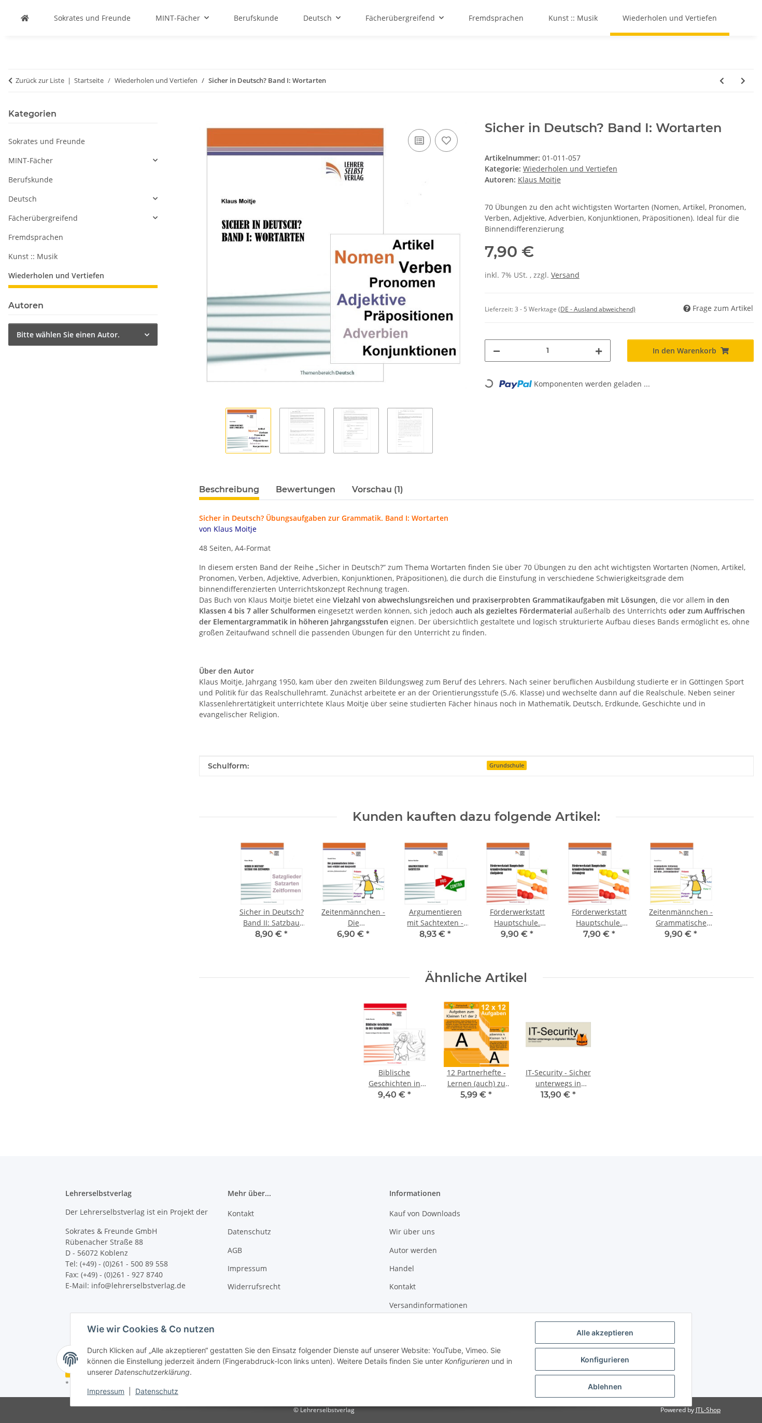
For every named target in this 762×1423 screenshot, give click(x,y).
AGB (235, 1250)
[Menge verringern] (496, 350)
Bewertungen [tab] (305, 489)
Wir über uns (412, 1231)
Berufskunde (30, 179)
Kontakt (241, 1213)
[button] (83, 160)
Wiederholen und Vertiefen (570, 169)
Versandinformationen (428, 1305)
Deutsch (22, 199)
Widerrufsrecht (254, 1286)
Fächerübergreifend (43, 218)
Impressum (105, 1391)
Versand (565, 275)
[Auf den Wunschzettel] (446, 140)
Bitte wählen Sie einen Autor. (68, 334)
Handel (401, 1268)
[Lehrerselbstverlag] (24, 18)
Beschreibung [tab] (229, 489)
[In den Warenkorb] (207, 115)
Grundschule (506, 765)
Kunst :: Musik (33, 256)
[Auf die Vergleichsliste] (419, 140)
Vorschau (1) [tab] (377, 489)
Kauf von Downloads (424, 1213)
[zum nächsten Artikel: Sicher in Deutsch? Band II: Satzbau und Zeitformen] (743, 80)
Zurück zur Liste (40, 80)
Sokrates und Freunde (46, 141)
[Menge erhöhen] (598, 350)
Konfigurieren (605, 1359)
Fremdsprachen (35, 237)
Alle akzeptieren (604, 1332)
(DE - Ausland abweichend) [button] (597, 309)
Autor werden (413, 1250)
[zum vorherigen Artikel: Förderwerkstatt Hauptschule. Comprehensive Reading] (721, 80)
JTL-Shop (708, 1409)
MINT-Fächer (30, 160)
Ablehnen (605, 1386)
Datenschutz (156, 1391)
